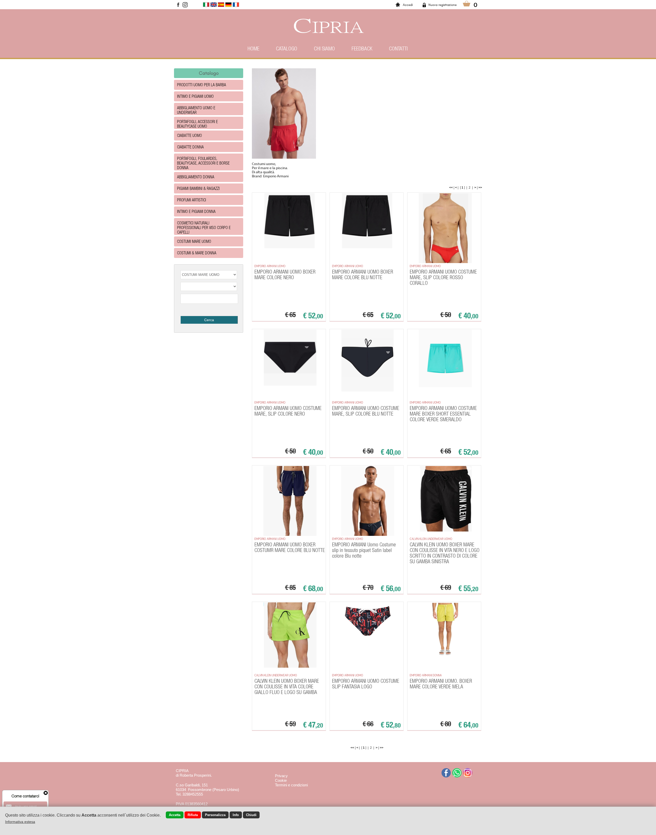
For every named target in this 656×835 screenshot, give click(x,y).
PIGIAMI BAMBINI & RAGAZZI (198, 188)
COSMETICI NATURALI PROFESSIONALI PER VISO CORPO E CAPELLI (204, 227)
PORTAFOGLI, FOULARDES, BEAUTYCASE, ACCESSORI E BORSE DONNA (203, 163)
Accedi (408, 5)
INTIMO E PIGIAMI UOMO (195, 96)
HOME (253, 48)
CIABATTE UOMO (189, 135)
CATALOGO (286, 48)
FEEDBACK (362, 48)
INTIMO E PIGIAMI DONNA (196, 211)
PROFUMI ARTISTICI (191, 199)
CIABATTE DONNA (190, 146)
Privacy (281, 776)
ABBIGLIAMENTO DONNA (195, 176)
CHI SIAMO (324, 48)
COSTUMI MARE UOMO (194, 241)
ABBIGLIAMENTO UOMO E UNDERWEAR (196, 110)
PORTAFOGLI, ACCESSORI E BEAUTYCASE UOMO (197, 123)
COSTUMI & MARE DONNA (196, 252)
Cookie (281, 780)
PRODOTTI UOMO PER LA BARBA (201, 84)
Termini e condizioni (291, 785)
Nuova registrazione (442, 5)
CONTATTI (398, 48)
